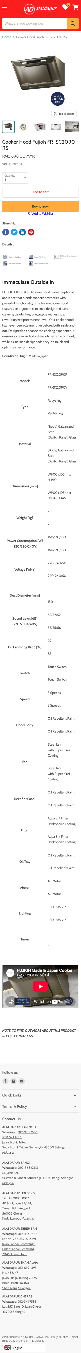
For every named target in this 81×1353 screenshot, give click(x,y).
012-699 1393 (27, 1268)
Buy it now (40, 206)
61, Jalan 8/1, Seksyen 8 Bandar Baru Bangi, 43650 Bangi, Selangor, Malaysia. (37, 1178)
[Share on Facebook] (5, 232)
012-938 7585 (28, 1132)
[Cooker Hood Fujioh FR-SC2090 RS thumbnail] (8, 127)
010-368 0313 (28, 1168)
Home (6, 37)
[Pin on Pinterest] (31, 232)
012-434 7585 (27, 1234)
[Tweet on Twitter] (14, 232)
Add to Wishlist (42, 214)
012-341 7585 (27, 1301)
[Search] (73, 23)
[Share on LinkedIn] (22, 232)
